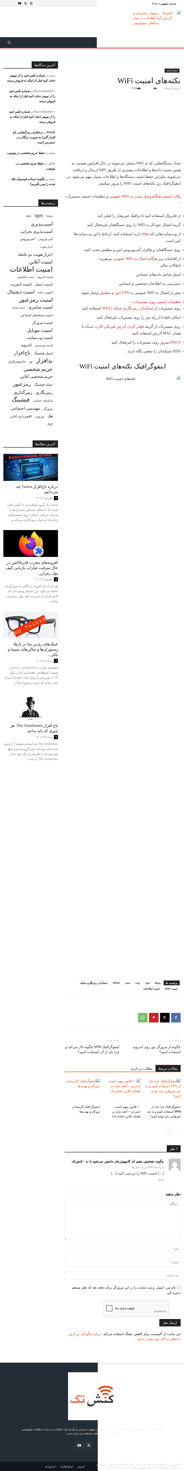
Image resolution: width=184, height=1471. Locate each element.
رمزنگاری (44, 392)
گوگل (50, 424)
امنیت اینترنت (21, 284)
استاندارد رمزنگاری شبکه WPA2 (127, 308)
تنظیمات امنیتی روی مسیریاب (157, 302)
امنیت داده (45, 292)
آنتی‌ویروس (27, 239)
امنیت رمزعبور (36, 299)
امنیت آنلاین (41, 261)
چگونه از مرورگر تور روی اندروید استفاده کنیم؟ (157, 1049)
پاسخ (161, 1179)
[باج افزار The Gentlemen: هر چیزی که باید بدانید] (30, 706)
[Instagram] (31, 3)
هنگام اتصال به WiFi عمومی (135, 259)
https (145, 234)
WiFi (28, 216)
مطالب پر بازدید (141, 1068)
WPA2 (116, 982)
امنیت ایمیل (44, 284)
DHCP (175, 342)
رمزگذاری (23, 392)
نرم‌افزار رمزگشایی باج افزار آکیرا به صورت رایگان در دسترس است (34, 137)
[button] (9, 42)
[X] (25, 3)
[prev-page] (176, 1131)
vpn (147, 982)
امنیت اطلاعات (151, 988)
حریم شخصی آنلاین (36, 376)
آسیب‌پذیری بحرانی (36, 231)
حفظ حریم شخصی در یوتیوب (26, 153)
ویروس (39, 416)
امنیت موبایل (40, 330)
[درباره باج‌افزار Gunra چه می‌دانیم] (30, 467)
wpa (127, 982)
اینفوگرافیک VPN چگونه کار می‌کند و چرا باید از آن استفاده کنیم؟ (92, 1049)
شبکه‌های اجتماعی (43, 400)
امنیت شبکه (18, 307)
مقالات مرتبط (168, 1068)
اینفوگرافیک (172, 70)
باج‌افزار (22, 352)
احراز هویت (46, 246)
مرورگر (48, 408)
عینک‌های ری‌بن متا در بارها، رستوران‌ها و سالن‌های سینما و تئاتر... (33, 649)
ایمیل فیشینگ (43, 353)
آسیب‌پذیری (42, 223)
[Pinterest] (154, 1017)
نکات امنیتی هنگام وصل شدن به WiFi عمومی (145, 196)
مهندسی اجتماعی (25, 408)
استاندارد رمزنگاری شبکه (93, 982)
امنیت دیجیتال (21, 291)
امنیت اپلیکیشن (25, 277)
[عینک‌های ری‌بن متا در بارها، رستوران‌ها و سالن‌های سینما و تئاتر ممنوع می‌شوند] (30, 624)
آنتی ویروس (45, 239)
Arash (51, 132)
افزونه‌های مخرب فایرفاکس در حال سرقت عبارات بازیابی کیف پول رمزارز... (32, 567)
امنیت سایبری (40, 306)
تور (31, 361)
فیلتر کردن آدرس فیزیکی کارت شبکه (114, 326)
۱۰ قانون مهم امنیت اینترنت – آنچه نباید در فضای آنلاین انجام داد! (126, 1111)
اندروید (26, 344)
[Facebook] (176, 1017)
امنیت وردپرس (44, 345)
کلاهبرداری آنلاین (21, 416)
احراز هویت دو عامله (35, 254)
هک (50, 416)
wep (137, 982)
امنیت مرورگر (42, 322)
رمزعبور (22, 383)
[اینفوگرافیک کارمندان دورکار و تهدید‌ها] (82, 1091)
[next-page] (168, 1131)
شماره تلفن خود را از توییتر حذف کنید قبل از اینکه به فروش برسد (32, 96)
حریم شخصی (38, 368)
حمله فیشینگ (43, 384)
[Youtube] (20, 3)
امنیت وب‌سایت (39, 337)
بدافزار (44, 360)
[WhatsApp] (143, 1017)
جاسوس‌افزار (17, 361)
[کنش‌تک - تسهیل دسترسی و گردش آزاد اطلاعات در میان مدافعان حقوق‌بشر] (157, 22)
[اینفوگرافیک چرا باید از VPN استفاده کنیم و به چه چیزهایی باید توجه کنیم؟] (163, 1091)
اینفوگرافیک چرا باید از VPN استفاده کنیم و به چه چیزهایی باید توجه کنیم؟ (164, 1111)
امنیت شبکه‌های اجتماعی (36, 315)
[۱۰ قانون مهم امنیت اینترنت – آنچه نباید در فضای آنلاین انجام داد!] (122, 1091)
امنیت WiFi (171, 988)
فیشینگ (20, 399)
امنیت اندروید (45, 277)
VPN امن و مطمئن (114, 293)
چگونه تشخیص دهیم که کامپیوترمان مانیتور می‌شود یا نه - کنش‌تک (118, 1161)
